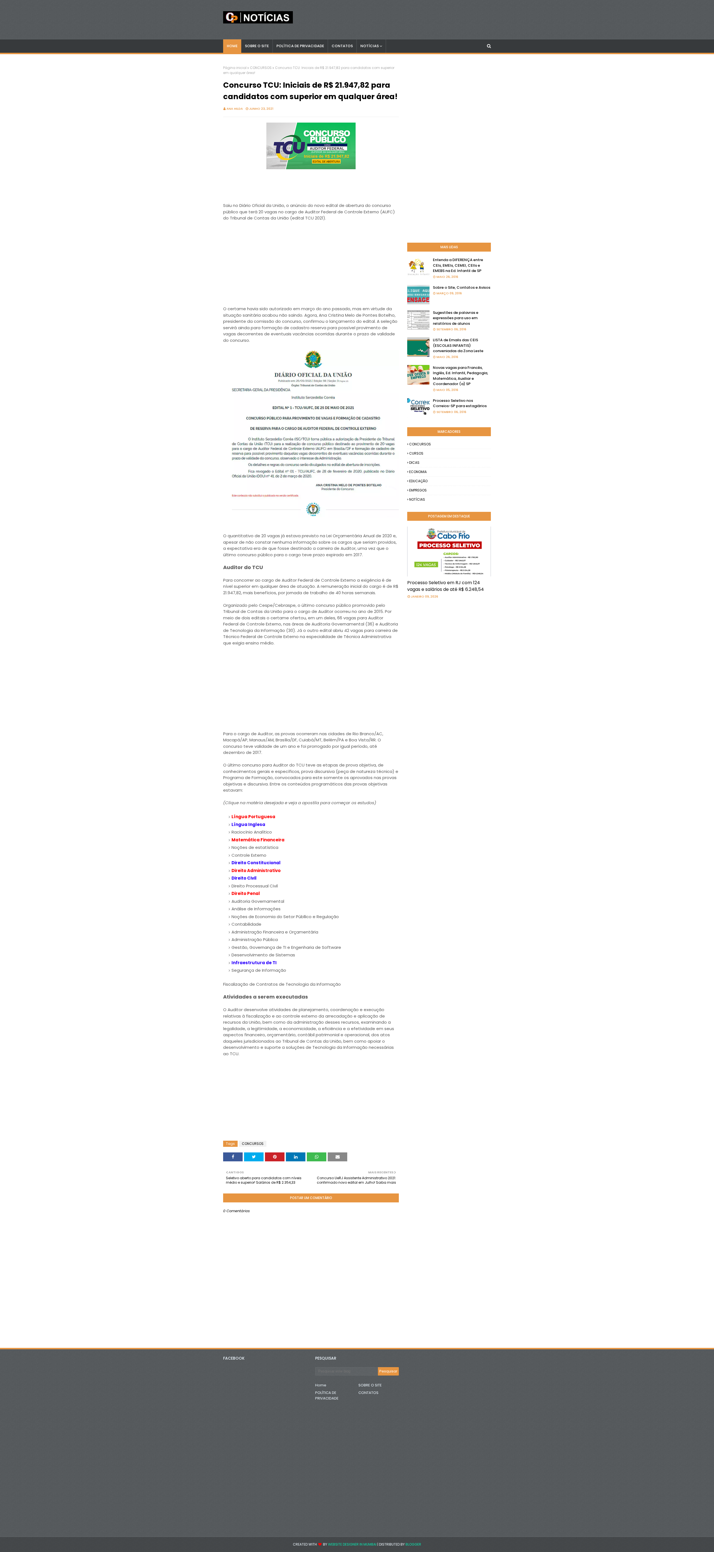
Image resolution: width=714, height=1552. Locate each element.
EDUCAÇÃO (418, 481)
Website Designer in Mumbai (352, 1544)
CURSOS (416, 453)
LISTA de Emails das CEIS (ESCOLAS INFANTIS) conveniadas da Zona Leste (458, 345)
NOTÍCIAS (417, 499)
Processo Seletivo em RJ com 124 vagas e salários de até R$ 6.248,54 (445, 586)
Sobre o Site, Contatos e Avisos (461, 287)
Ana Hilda (234, 108)
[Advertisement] (311, 267)
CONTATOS (368, 1392)
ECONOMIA (418, 471)
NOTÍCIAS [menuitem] (369, 46)
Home (320, 1385)
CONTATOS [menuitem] (342, 46)
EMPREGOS (418, 490)
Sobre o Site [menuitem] (257, 46)
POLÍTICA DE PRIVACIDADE (327, 1395)
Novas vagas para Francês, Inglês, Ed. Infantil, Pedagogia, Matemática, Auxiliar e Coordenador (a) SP (460, 376)
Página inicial (235, 67)
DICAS (414, 462)
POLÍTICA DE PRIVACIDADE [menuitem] (300, 46)
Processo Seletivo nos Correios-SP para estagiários (460, 403)
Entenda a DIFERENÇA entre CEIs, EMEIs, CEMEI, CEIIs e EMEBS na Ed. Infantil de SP (458, 265)
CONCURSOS (261, 67)
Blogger (413, 1544)
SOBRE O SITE (370, 1385)
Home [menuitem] (232, 46)
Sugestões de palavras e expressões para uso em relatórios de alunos (455, 318)
